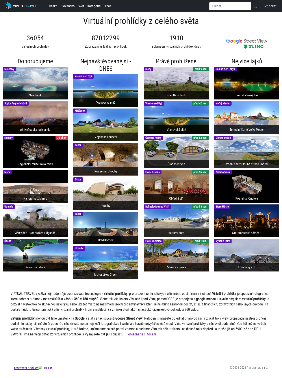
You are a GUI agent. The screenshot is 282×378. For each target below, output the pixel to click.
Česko (53, 6)
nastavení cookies (26, 368)
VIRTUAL (25, 6)
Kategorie (94, 6)
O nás (107, 6)
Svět (81, 6)
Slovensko (68, 6)
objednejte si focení (142, 334)
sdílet (272, 6)
